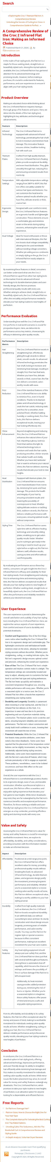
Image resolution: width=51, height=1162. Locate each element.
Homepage (19, 1153)
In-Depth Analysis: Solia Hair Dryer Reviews (24, 1137)
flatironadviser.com (11, 50)
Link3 (39, 1153)
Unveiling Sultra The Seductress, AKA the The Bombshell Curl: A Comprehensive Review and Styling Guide (25, 1130)
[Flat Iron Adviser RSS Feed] (6, 1154)
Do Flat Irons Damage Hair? (17, 1108)
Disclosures (30, 1153)
